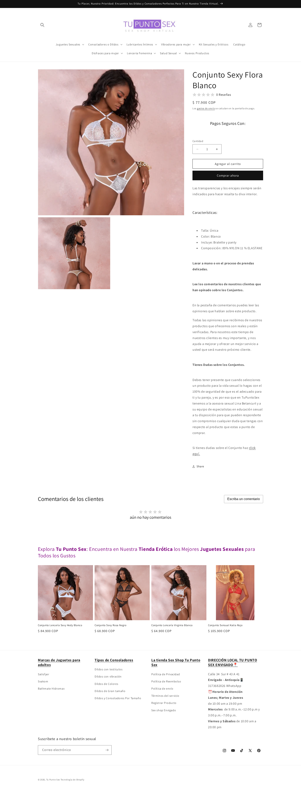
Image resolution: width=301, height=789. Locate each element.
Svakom (43, 681)
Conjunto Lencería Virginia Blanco (172, 625)
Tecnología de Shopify (72, 779)
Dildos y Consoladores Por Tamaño (118, 698)
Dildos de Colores (106, 684)
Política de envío (162, 688)
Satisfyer (43, 674)
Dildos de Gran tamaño (110, 691)
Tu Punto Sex (53, 779)
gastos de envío (206, 108)
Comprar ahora (228, 175)
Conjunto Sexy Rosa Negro (110, 625)
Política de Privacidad (165, 674)
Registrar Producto (164, 703)
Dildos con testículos (109, 669)
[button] (42, 24)
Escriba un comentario (243, 499)
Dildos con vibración (108, 676)
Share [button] (200, 466)
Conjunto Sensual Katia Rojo (225, 625)
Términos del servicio (165, 696)
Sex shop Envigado (163, 710)
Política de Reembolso (166, 681)
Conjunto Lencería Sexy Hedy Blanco (60, 625)
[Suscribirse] (106, 750)
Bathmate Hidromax (51, 688)
